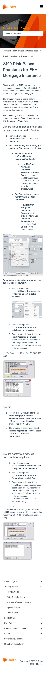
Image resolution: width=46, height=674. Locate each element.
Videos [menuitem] (7, 633)
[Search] (40, 33)
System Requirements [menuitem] (13, 639)
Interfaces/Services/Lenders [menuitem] (19, 602)
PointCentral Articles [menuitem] (16, 597)
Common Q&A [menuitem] (10, 582)
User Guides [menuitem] (9, 623)
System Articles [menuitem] (13, 607)
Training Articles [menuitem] (11, 587)
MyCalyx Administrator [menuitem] (14, 644)
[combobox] (20, 33)
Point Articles (27, 56)
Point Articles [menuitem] (13, 592)
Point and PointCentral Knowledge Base (20, 51)
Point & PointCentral (16, 28)
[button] (41, 581)
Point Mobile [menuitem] (12, 613)
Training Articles (10, 56)
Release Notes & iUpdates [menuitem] (15, 628)
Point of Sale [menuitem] (9, 618)
